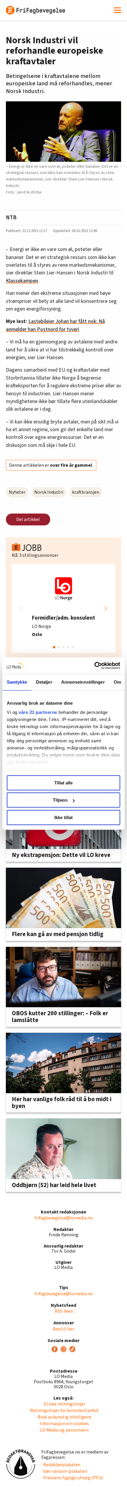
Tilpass (60, 799)
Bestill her (63, 1329)
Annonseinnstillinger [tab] (83, 682)
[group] (63, 608)
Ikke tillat (63, 817)
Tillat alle (63, 782)
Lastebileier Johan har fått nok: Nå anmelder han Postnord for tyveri (55, 325)
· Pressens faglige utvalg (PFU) (72, 1478)
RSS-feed (64, 1311)
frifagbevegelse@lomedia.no (64, 1218)
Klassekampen (22, 280)
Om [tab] (117, 682)
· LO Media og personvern (63, 1430)
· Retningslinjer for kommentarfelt (63, 1410)
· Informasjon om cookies (63, 1423)
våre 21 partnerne (38, 712)
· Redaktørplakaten (60, 1465)
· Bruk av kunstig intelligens (64, 1417)
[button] (105, 608)
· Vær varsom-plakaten (64, 1471)
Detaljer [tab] (44, 682)
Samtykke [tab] (17, 682)
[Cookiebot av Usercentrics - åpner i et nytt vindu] (94, 665)
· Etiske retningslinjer (63, 1404)
